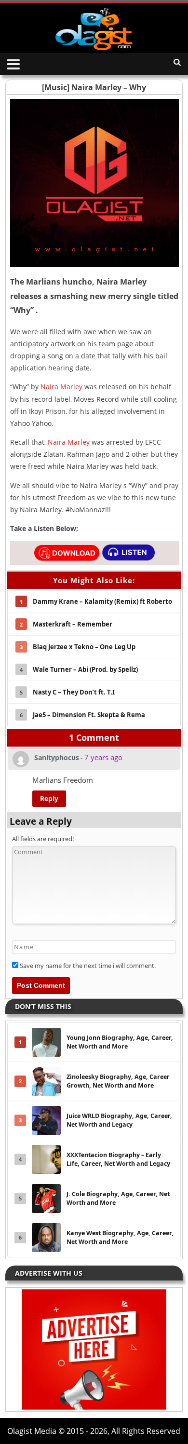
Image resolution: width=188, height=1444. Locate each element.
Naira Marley (61, 386)
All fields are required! (43, 838)
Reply (49, 798)
